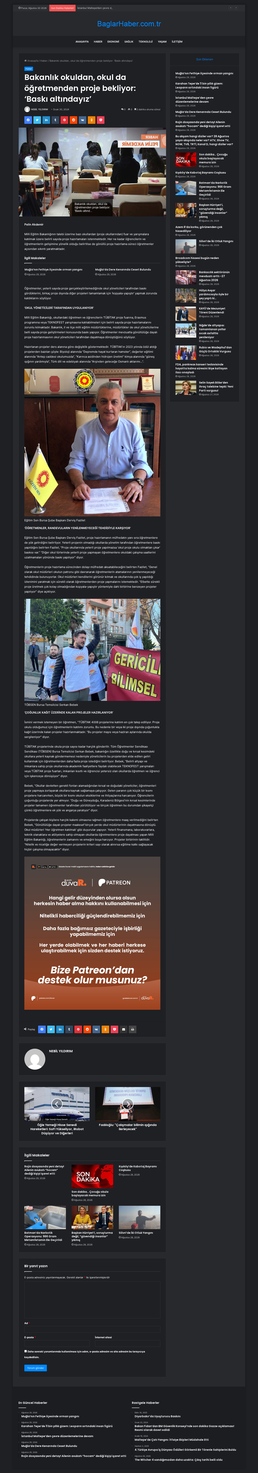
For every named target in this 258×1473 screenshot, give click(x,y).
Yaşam (162, 41)
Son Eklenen (204, 59)
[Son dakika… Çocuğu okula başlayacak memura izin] (92, 1176)
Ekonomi (113, 41)
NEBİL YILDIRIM (39, 109)
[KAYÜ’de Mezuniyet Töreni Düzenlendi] (185, 314)
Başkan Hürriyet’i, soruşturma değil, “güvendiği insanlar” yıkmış (92, 1236)
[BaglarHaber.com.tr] (129, 23)
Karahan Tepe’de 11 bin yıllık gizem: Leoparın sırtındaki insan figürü (199, 85)
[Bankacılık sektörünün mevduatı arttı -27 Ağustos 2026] (185, 277)
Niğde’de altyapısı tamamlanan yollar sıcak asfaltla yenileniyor (212, 331)
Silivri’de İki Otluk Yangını (136, 1233)
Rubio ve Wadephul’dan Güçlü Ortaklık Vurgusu (215, 349)
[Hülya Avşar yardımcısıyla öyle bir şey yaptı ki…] (185, 295)
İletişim (177, 41)
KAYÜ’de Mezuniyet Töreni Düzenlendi (212, 310)
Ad (27, 1323)
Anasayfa (82, 41)
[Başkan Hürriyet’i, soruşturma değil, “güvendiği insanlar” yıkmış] (92, 1217)
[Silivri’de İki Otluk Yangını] (139, 1217)
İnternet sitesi (103, 1337)
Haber (98, 41)
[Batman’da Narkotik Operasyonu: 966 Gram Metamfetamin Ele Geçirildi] (45, 1217)
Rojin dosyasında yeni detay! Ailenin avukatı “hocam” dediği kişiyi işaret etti (44, 1170)
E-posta (30, 1337)
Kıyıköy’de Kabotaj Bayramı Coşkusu (138, 1168)
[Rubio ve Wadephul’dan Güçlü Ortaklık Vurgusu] (185, 353)
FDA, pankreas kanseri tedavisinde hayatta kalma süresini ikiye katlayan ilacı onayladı (201, 368)
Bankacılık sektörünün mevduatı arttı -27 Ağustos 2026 (214, 276)
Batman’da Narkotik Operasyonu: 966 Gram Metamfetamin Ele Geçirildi (43, 1236)
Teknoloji (146, 41)
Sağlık (128, 41)
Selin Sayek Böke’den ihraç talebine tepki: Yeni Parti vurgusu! (216, 386)
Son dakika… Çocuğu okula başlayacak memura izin (90, 1193)
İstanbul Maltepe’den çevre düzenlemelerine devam (107, 7)
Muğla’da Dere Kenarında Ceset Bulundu (123, 269)
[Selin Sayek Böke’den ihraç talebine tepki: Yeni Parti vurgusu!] (185, 388)
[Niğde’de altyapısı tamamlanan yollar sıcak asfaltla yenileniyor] (185, 330)
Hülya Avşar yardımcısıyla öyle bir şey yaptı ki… (214, 294)
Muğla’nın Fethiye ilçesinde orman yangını (53, 269)
